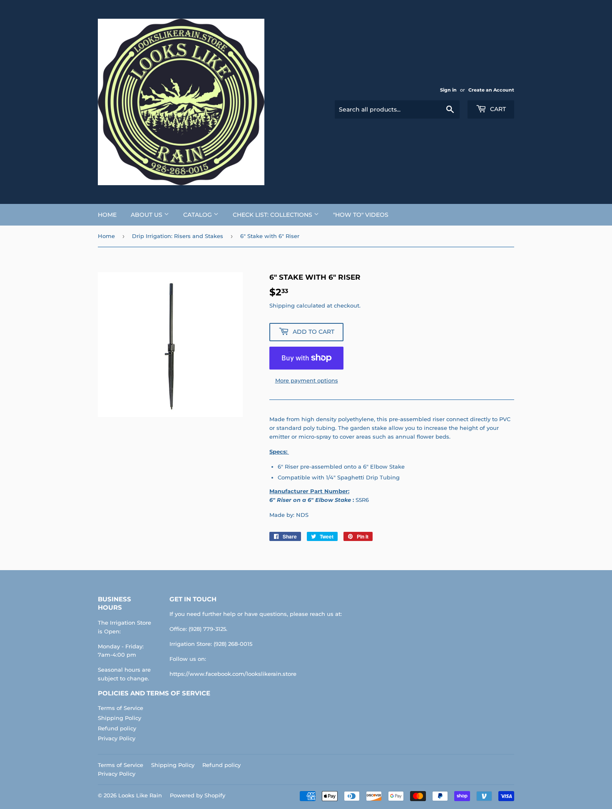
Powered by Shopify (197, 795)
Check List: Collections (273, 214)
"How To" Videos (360, 214)
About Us (147, 214)
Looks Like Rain (140, 795)
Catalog (198, 214)
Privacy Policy (116, 738)
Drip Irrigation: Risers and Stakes (177, 236)
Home (107, 214)
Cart (497, 109)
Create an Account (491, 90)
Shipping (282, 305)
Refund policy (117, 728)
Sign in (448, 90)
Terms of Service (120, 708)
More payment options (306, 380)
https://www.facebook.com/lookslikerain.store (232, 673)
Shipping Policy (119, 718)
